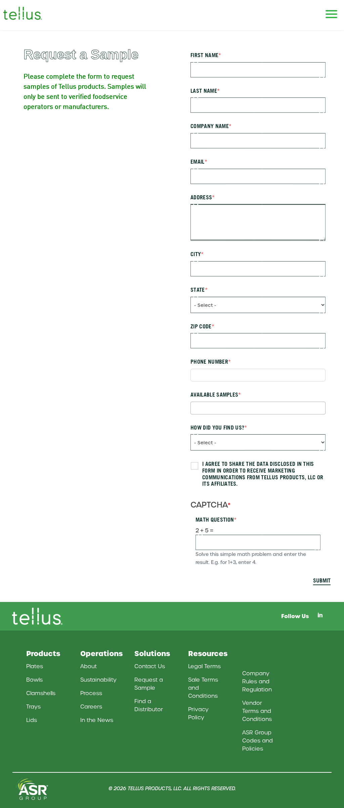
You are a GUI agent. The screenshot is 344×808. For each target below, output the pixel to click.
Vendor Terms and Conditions (257, 711)
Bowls (34, 679)
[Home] (30, 13)
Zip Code (201, 326)
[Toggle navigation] (331, 11)
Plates (34, 666)
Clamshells (40, 693)
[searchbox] (194, 408)
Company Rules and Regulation (257, 681)
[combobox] (258, 408)
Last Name (203, 91)
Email (197, 162)
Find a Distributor (148, 705)
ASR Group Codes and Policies (257, 740)
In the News (96, 720)
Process (91, 693)
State (197, 290)
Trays (33, 706)
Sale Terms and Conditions (203, 687)
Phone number (209, 362)
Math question (215, 520)
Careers (91, 706)
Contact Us (149, 666)
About (88, 666)
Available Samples (214, 395)
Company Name (209, 126)
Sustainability (98, 679)
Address (201, 197)
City (195, 254)
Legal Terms (204, 666)
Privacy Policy (198, 713)
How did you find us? (217, 428)
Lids (31, 720)
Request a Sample (148, 683)
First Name (204, 55)
